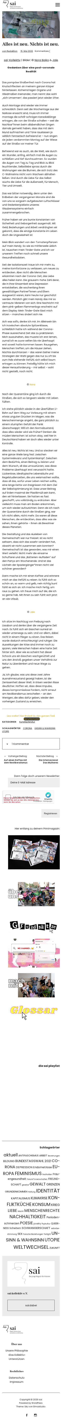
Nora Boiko (41, 60)
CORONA (27, 728)
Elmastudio (39, 1406)
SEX (20, 1234)
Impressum (16, 1382)
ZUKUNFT (54, 1248)
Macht (21, 1211)
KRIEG (55, 1205)
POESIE (26, 1223)
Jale (55, 60)
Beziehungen (54, 1156)
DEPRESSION (24, 1167)
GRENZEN (53, 1184)
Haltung (31, 1192)
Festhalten (47, 1174)
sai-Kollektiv (12, 60)
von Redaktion (9, 51)
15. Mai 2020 (26, 51)
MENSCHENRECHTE (42, 1210)
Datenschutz (16, 1377)
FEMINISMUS (28, 1173)
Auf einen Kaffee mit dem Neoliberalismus (15, 759)
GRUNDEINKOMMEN (16, 1191)
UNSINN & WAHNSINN (44, 728)
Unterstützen (16, 1359)
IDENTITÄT (48, 1190)
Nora (32, 384)
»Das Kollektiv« (16, 1355)
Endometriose (42, 1167)
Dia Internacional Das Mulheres (46, 759)
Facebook (26, 1414)
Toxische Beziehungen (33, 1234)
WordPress (37, 1402)
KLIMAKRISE (39, 1198)
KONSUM (41, 1204)
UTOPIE (5, 731)
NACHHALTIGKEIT (27, 1217)
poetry (37, 1223)
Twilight (47, 1234)
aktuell (11, 1155)
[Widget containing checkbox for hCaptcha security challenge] (28, 797)
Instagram (35, 1414)
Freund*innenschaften (37, 1179)
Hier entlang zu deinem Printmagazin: (37, 828)
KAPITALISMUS (20, 1198)
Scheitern (15, 1228)
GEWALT (38, 1184)
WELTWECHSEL (31, 1246)
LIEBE (12, 1210)
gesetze (25, 1185)
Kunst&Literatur (27, 721)
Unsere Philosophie (17, 1350)
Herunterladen (32, 718)
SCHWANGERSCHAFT (36, 1228)
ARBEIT (43, 1155)
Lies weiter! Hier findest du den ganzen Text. (31, 715)
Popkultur (46, 1223)
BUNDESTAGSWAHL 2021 (33, 1161)
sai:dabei (31, 1305)
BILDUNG (9, 1161)
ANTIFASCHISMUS (28, 1155)
